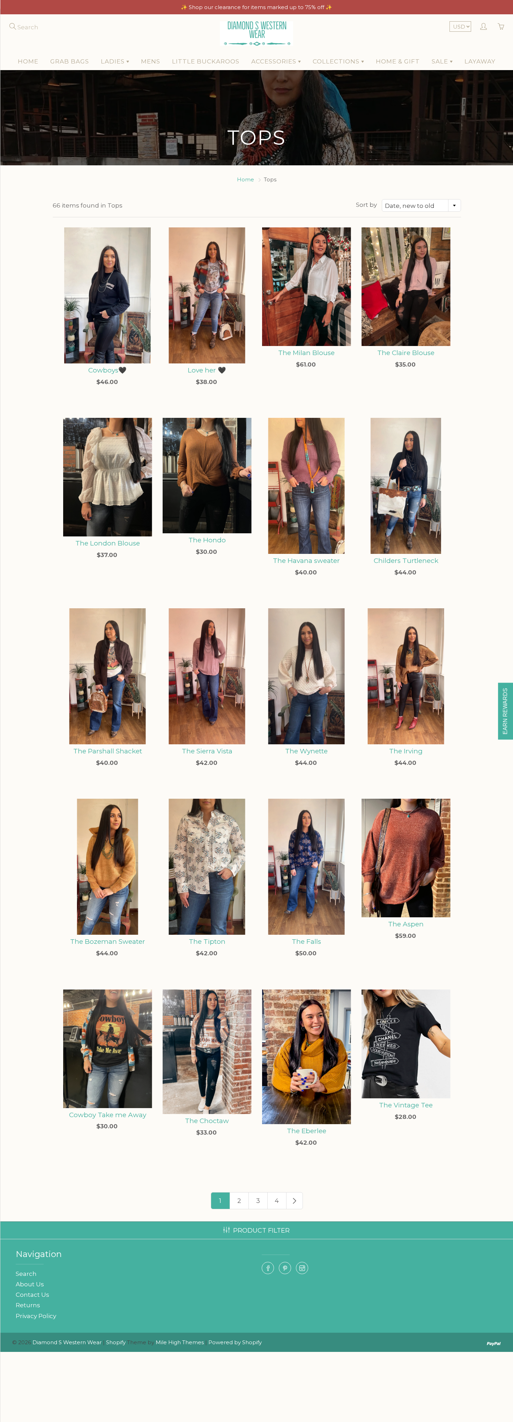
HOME (28, 61)
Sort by (366, 204)
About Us (30, 1284)
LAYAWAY (480, 61)
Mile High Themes (180, 1342)
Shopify (116, 1342)
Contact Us (32, 1294)
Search (26, 1273)
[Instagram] (302, 1268)
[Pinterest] (285, 1268)
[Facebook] (268, 1268)
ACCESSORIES (274, 61)
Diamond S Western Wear (67, 1342)
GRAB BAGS (69, 61)
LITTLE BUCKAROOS (205, 61)
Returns (28, 1305)
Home (245, 179)
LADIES (113, 61)
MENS (150, 61)
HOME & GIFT (398, 61)
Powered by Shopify (235, 1342)
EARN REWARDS (505, 711)
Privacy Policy (36, 1315)
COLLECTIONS (337, 61)
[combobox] (421, 205)
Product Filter (261, 1230)
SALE (441, 61)
